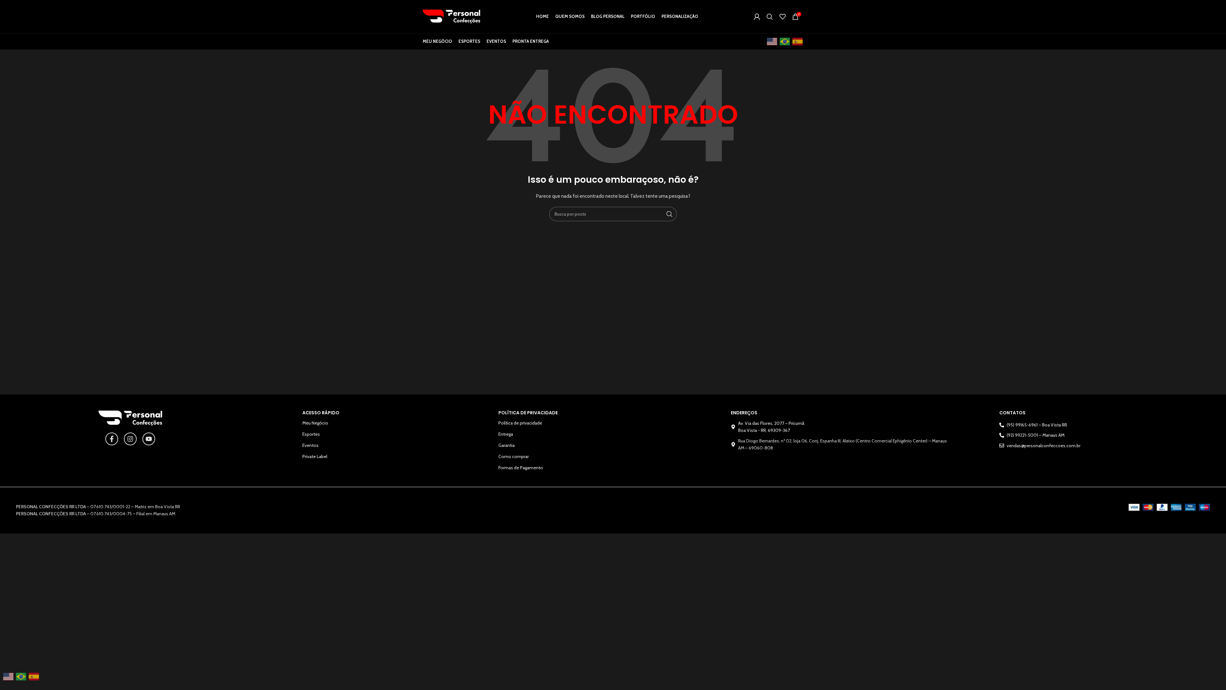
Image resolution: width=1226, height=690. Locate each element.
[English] (772, 42)
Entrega (505, 434)
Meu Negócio (315, 423)
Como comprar (513, 456)
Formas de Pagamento (520, 468)
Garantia (506, 445)
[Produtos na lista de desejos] (782, 16)
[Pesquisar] (769, 16)
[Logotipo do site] (451, 16)
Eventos (310, 445)
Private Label (314, 456)
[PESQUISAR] (669, 214)
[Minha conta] (757, 16)
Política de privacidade (520, 423)
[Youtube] (148, 439)
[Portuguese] (785, 42)
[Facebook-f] (111, 439)
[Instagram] (130, 439)
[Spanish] (797, 42)
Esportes (311, 434)
